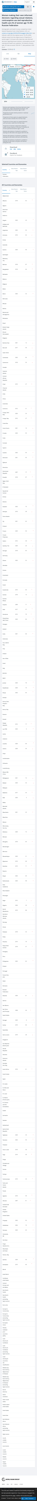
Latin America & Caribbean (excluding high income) (6, 1350)
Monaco (5, 837)
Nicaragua (5, 895)
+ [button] (4, 67)
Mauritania (5, 812)
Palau (4, 937)
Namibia (5, 866)
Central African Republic (5, 378)
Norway (5, 922)
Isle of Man (5, 658)
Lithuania (5, 763)
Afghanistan (6, 196)
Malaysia (5, 788)
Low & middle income (5, 1440)
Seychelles (5, 1030)
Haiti (4, 609)
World (4, 1269)
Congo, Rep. (6, 418)
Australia (5, 245)
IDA (8, 1484)
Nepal (4, 876)
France (4, 531)
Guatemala (5, 590)
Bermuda (5, 298)
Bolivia (4, 308)
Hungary (5, 624)
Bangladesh (6, 269)
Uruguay (5, 1220)
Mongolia (5, 841)
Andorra (5, 215)
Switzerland (6, 1125)
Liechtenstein (6, 758)
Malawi (4, 783)
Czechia (5, 452)
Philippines (5, 961)
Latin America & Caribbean (5, 1341)
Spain (4, 1079)
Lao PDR (5, 729)
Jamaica (5, 673)
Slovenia (5, 1054)
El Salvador (5, 487)
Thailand (5, 1145)
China (4, 399)
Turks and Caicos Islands (5, 1185)
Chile (4, 394)
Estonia (4, 501)
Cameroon (5, 362)
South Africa (6, 1069)
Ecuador (5, 477)
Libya (4, 753)
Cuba (4, 438)
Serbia (4, 1025)
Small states (6, 1410)
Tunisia (4, 1169)
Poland (4, 966)
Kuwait (4, 719)
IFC (12, 1484)
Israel (4, 663)
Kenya (4, 692)
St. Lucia (5, 1093)
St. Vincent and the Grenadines (6, 1104)
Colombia (5, 403)
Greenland (5, 575)
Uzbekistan (5, 1225)
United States (6, 1215)
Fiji (3, 521)
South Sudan (6, 1074)
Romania (5, 986)
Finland (5, 526)
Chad (4, 384)
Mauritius (5, 817)
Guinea (4, 594)
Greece (4, 570)
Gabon (4, 541)
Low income (6, 1446)
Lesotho (5, 743)
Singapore (5, 1039)
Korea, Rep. (6, 709)
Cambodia (5, 357)
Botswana (5, 318)
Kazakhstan (5, 688)
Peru (4, 956)
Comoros (5, 408)
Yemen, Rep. (6, 1255)
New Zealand (6, 890)
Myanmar (5, 861)
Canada (5, 367)
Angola (4, 220)
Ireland (4, 653)
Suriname (5, 1115)
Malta (4, 802)
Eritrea (4, 497)
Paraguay (5, 951)
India (4, 634)
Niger (4, 900)
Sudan (4, 1110)
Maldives (5, 792)
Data (15, 2)
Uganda (5, 1196)
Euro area (5, 1305)
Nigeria (4, 905)
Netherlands (6, 881)
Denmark (5, 457)
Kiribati (4, 697)
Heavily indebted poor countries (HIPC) (5, 1332)
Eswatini (5, 506)
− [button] (4, 70)
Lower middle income (5, 1452)
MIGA (16, 1484)
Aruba (4, 240)
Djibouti (5, 462)
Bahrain (5, 264)
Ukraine (5, 1200)
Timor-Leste (6, 1149)
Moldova (5, 832)
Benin (4, 293)
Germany (5, 555)
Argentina (5, 230)
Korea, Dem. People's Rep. (6, 703)
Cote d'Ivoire (6, 428)
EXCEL (19, 149)
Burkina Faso (6, 343)
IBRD (3, 1484)
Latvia (4, 734)
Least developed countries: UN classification (6, 1361)
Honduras (5, 614)
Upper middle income (5, 1464)
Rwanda (5, 995)
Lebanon (5, 739)
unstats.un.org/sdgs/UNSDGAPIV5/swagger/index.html (17, 33)
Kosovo (5, 714)
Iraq (4, 648)
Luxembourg (6, 768)
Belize (4, 289)
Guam (4, 585)
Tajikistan (5, 1135)
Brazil (4, 323)
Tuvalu (4, 1191)
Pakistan (5, 932)
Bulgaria (5, 338)
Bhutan (4, 303)
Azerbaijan (5, 254)
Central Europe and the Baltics (6, 1285)
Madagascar (6, 778)
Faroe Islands (6, 516)
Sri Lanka (5, 1084)
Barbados (5, 274)
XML (15, 149)
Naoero (5, 871)
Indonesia (5, 639)
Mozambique (6, 856)
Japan (4, 678)
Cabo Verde (6, 352)
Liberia (4, 748)
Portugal (5, 971)
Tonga (4, 1159)
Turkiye (4, 1174)
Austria (4, 249)
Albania (5, 200)
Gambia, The (6, 546)
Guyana (5, 604)
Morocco (5, 851)
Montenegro (6, 846)
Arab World (6, 1274)
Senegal (5, 1020)
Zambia (5, 1259)
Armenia (5, 235)
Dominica (5, 467)
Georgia (5, 550)
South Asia (5, 1415)
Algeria (4, 205)
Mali (4, 797)
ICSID (21, 1484)
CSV (11, 149)
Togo (4, 1154)
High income (6, 1434)
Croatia (4, 433)
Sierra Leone (6, 1035)
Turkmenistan (6, 1179)
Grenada (5, 580)
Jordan (4, 683)
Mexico (4, 822)
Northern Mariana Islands (5, 916)
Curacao (5, 443)
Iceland (4, 629)
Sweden (5, 1120)
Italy (4, 668)
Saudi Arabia (6, 1015)
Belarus (5, 279)
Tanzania (5, 1140)
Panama (5, 941)
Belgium (5, 284)
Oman (4, 927)
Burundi (5, 347)
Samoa (4, 1000)
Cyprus (4, 448)
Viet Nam (5, 1240)
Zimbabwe (5, 1264)
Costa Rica (5, 423)
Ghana (4, 560)
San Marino (6, 1005)
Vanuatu (5, 1230)
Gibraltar (5, 565)
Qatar (4, 981)
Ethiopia (5, 511)
